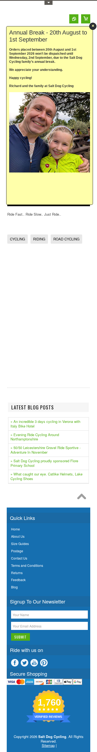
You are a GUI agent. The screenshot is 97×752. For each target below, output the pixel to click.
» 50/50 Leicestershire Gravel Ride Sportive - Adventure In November (46, 450)
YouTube (34, 663)
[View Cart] (85, 18)
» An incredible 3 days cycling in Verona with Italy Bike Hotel (45, 424)
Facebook (15, 663)
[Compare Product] (73, 18)
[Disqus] (48, 315)
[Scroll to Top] (83, 498)
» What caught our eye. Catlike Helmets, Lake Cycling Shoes (46, 476)
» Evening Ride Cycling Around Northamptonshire (35, 437)
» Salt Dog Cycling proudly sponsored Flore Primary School (44, 463)
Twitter (24, 663)
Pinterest (44, 663)
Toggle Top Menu (48, 3)
